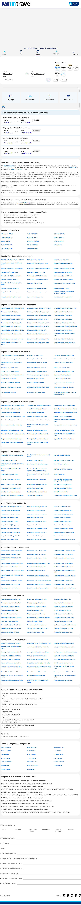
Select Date (36, 120)
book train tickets (9, 165)
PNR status (73, 167)
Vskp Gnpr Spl (7, 117)
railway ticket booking (24, 203)
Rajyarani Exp (7, 138)
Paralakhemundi (25, 122)
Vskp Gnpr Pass (8, 128)
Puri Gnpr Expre (8, 148)
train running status (16, 169)
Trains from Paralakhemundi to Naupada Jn (15, 736)
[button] (63, 73)
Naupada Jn (8, 122)
